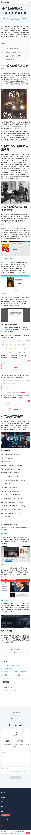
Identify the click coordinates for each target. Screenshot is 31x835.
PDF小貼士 (15, 690)
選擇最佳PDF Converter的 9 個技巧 (11, 675)
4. (9, 60)
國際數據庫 (4, 533)
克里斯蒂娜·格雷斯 (22, 18)
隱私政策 (24, 771)
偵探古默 (3, 293)
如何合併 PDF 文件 (7, 668)
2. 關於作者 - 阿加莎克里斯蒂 (12, 52)
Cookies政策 (17, 833)
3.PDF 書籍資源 (13, 56)
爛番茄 (3, 564)
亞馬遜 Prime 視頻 (6, 600)
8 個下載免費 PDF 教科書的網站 (10, 665)
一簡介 (11, 49)
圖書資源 (13, 19)
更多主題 (18, 19)
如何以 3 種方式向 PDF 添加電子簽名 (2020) (14, 672)
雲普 (2, 224)
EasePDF (7, 2)
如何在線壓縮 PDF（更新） (10, 688)
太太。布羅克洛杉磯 (6, 258)
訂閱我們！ (4, 815)
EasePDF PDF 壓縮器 (6, 330)
